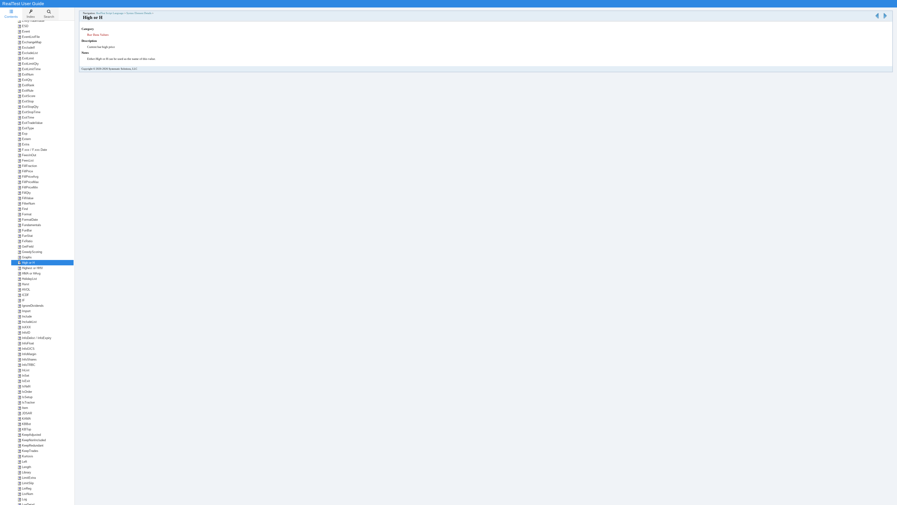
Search (49, 16)
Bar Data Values (98, 34)
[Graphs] (877, 19)
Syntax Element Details (138, 13)
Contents (11, 16)
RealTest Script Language (110, 13)
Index (31, 16)
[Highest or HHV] (885, 19)
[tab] (11, 14)
